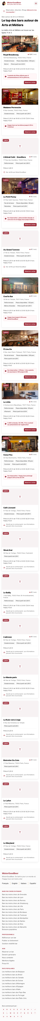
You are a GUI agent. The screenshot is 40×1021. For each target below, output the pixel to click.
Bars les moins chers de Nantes (13, 921)
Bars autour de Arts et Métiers (13, 17)
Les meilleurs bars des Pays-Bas (14, 992)
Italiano (23, 883)
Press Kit (5, 963)
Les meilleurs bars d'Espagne (12, 986)
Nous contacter (7, 958)
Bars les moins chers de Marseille (14, 927)
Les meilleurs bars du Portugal (13, 995)
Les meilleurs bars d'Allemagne (13, 984)
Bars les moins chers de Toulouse (14, 915)
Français (5, 883)
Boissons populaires (9, 929)
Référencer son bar (9, 938)
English (14, 883)
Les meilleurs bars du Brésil (12, 975)
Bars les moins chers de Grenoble (14, 894)
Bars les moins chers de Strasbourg (15, 903)
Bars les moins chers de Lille (12, 906)
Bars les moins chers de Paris (13, 909)
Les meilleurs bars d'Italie (11, 989)
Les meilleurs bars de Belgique (13, 972)
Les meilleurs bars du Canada (12, 978)
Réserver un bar (8, 952)
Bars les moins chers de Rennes (13, 900)
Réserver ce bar (30, 82)
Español (33, 883)
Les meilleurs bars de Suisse (12, 980)
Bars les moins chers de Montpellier (15, 918)
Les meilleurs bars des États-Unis (14, 998)
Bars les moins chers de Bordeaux (14, 912)
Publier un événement (10, 941)
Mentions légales (8, 961)
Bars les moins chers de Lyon (12, 897)
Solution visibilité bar (9, 944)
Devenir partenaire (9, 955)
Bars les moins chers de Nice (12, 924)
